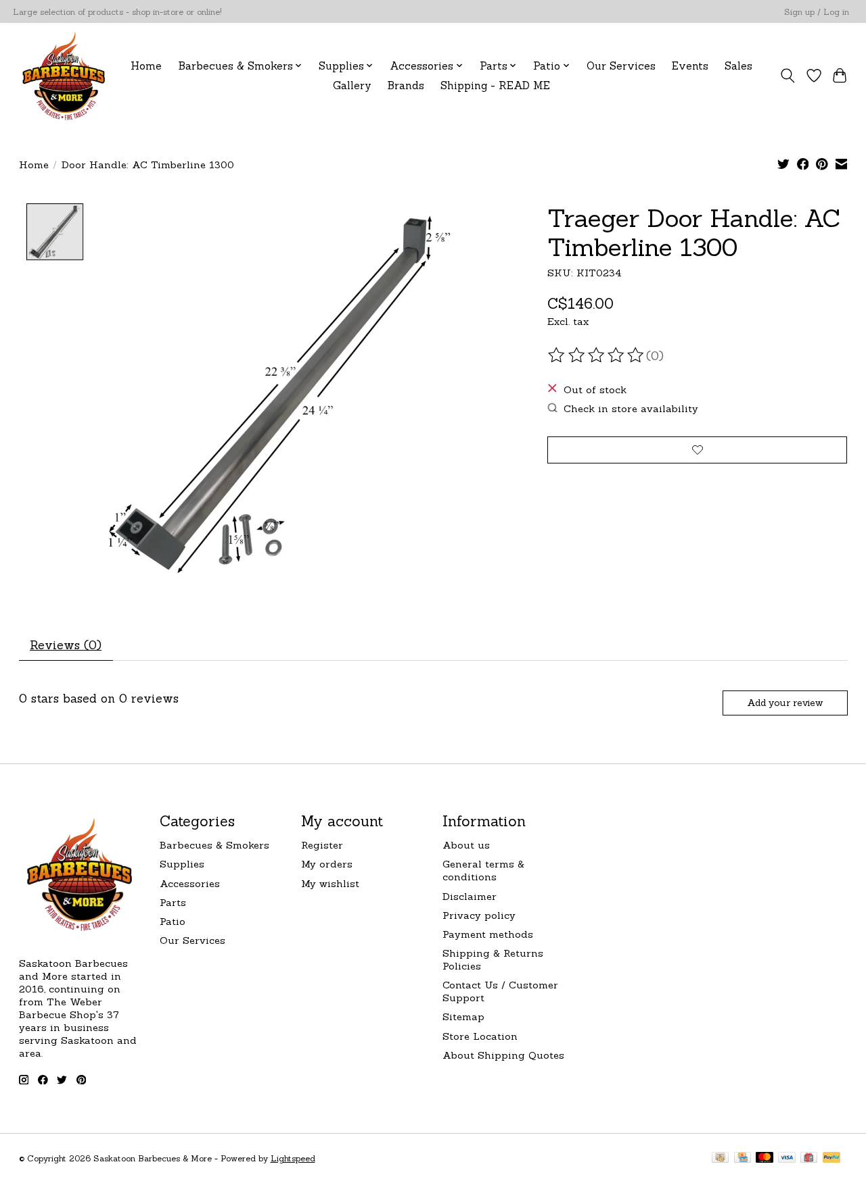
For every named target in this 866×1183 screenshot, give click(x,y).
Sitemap (463, 1016)
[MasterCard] (764, 1158)
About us (466, 844)
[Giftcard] (808, 1158)
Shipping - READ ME (495, 85)
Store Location (480, 1036)
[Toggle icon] (787, 76)
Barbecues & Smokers (214, 844)
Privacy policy (479, 915)
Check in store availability (631, 408)
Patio (172, 921)
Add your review (785, 703)
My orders (326, 863)
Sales (738, 65)
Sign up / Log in (816, 12)
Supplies (182, 863)
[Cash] (720, 1158)
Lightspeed (293, 1158)
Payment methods (487, 934)
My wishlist (330, 883)
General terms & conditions (483, 870)
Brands (406, 85)
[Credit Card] (742, 1158)
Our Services (621, 65)
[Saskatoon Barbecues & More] (64, 75)
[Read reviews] (596, 355)
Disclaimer (469, 896)
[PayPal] (831, 1158)
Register (322, 844)
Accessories (190, 883)
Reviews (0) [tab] (65, 645)
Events (690, 65)
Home (146, 65)
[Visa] (787, 1158)
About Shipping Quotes (503, 1055)
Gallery (352, 85)
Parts (173, 902)
